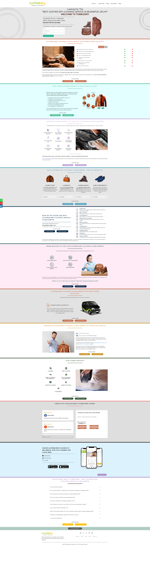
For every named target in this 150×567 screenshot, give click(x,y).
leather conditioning (47, 158)
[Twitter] (89, 533)
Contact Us (95, 536)
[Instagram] (86, 533)
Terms (86, 536)
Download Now (102, 474)
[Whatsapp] (83, 533)
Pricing (107, 3)
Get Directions (82, 425)
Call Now (82, 428)
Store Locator (101, 3)
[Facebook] (81, 533)
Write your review (47, 436)
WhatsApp (94, 428)
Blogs (120, 3)
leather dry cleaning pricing (85, 343)
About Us (77, 536)
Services (94, 3)
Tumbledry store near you (101, 342)
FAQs (82, 536)
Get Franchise (114, 3)
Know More (45, 196)
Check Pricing (94, 425)
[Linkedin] (92, 533)
